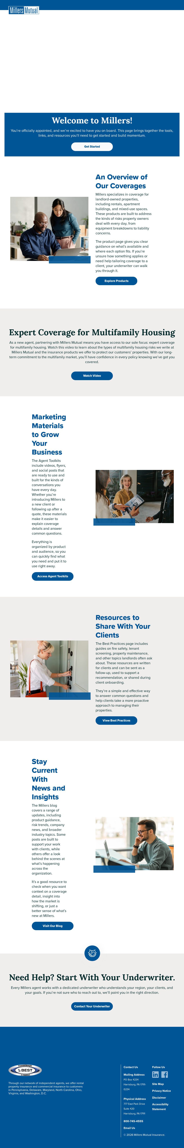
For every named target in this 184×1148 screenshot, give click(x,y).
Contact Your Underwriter (92, 1006)
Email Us (129, 1128)
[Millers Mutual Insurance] (23, 10)
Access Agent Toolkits (52, 576)
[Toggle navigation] (173, 5)
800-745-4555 (133, 1121)
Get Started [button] (92, 146)
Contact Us (131, 1067)
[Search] (169, 9)
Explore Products (116, 281)
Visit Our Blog (53, 926)
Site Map (158, 1084)
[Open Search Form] (166, 5)
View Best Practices (116, 720)
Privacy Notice (161, 1091)
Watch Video (92, 376)
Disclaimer (159, 1098)
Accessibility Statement (160, 1106)
